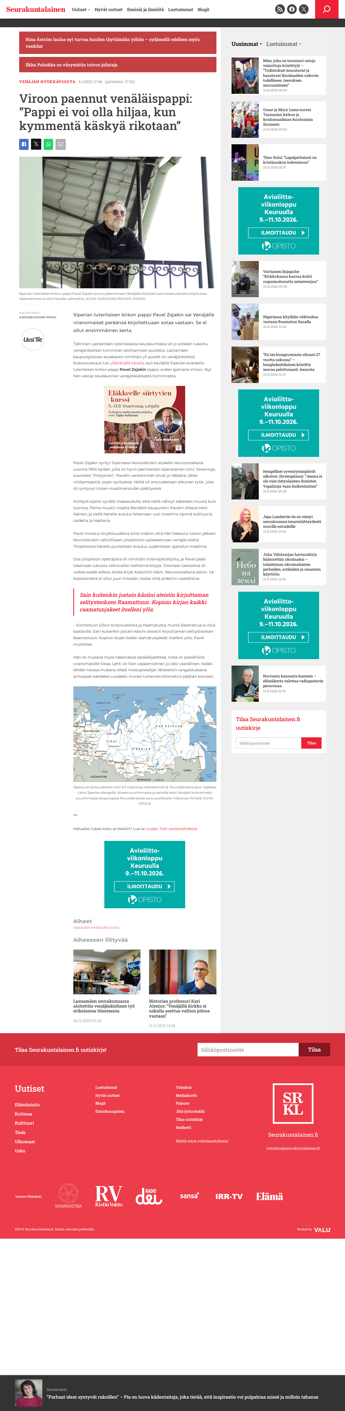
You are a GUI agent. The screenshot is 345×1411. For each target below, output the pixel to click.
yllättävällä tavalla (127, 363)
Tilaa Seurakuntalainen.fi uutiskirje (268, 723)
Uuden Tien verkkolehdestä (171, 828)
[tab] (247, 43)
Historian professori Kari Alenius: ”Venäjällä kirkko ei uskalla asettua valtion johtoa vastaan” (179, 1009)
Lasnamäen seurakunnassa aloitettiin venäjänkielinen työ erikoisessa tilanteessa (104, 1006)
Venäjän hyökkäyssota (47, 81)
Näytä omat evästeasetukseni (202, 1140)
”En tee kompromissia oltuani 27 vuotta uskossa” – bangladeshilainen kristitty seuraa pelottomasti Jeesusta (291, 362)
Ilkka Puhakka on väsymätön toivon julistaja (72, 64)
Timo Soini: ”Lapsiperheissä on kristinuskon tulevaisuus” (290, 160)
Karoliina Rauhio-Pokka (37, 317)
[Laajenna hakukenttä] (327, 9)
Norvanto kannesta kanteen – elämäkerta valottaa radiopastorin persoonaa (293, 681)
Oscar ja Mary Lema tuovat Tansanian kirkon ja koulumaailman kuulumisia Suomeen (288, 117)
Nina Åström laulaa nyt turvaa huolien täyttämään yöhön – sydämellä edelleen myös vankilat (113, 42)
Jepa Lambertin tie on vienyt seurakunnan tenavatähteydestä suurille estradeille (292, 521)
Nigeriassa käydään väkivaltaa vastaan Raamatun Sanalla (290, 319)
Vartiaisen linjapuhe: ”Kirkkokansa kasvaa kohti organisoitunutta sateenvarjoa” (290, 276)
